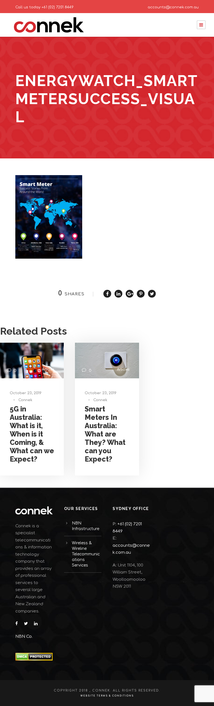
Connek (25, 400)
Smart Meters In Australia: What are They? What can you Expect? (105, 434)
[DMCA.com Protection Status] (34, 656)
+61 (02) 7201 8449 (58, 7)
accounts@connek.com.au (173, 7)
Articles (48, 369)
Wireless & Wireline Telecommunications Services (86, 554)
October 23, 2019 (26, 393)
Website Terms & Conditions (107, 696)
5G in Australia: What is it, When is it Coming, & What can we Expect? (32, 434)
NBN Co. (24, 636)
